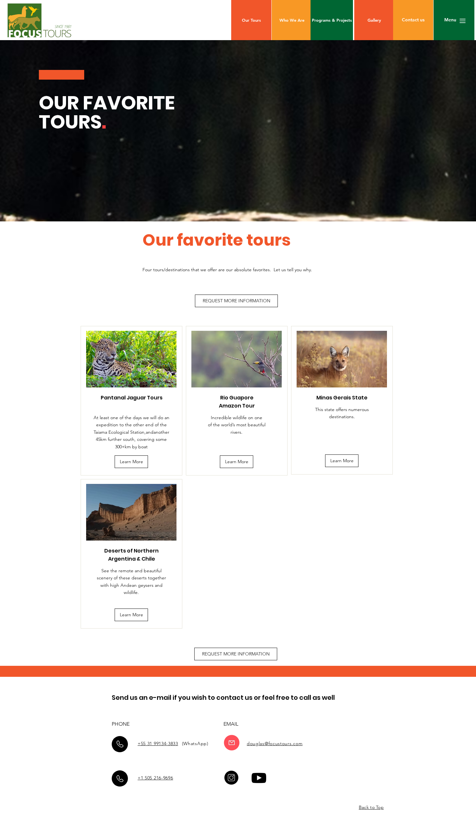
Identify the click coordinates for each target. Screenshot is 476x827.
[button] (413, 20)
